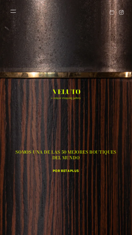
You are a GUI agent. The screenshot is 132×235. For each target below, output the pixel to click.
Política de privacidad (57, 209)
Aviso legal (92, 219)
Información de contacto (105, 209)
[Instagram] (121, 12)
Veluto (24, 208)
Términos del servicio (56, 219)
